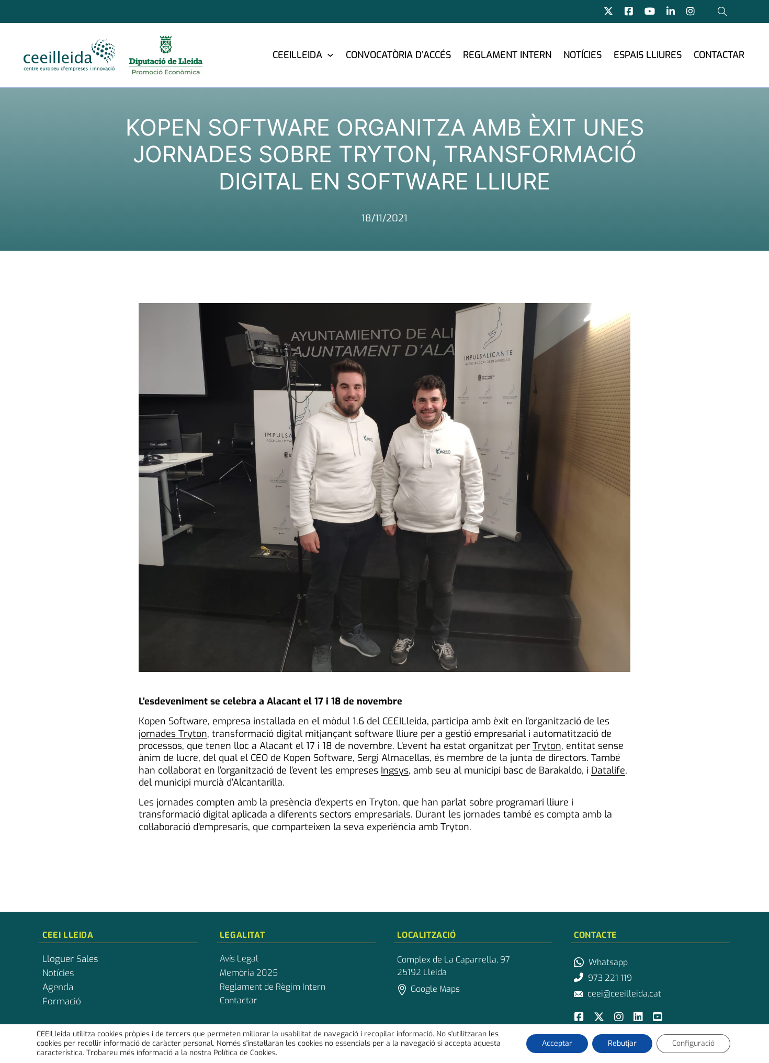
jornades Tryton (173, 734)
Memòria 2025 (249, 973)
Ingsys (395, 770)
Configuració (693, 1043)
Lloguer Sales (70, 959)
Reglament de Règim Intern (272, 987)
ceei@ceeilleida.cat (624, 993)
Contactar (719, 55)
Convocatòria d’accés (398, 55)
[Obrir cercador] (722, 11)
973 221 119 (610, 977)
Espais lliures (648, 55)
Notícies (582, 55)
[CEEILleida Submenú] (330, 55)
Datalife (608, 770)
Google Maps (435, 988)
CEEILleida (297, 55)
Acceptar (557, 1043)
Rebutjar (622, 1043)
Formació (61, 1002)
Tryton (547, 746)
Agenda (57, 987)
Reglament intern (507, 55)
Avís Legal (239, 959)
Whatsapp (608, 962)
